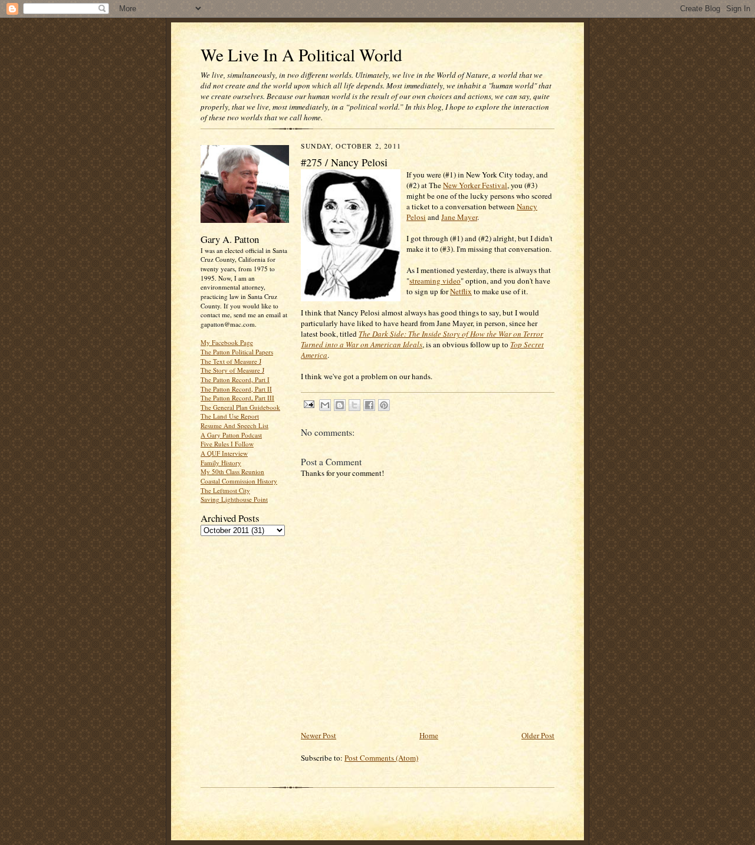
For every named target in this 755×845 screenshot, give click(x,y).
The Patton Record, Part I (235, 379)
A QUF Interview (224, 453)
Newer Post (318, 735)
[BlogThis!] (340, 405)
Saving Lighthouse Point (234, 499)
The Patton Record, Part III (237, 397)
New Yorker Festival (475, 185)
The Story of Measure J (232, 370)
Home (428, 735)
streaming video (435, 280)
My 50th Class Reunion (232, 471)
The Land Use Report (230, 416)
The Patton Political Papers (237, 351)
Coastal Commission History (239, 480)
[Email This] (325, 405)
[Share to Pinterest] (384, 405)
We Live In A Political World (301, 54)
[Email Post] (308, 403)
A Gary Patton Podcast (231, 434)
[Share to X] (354, 405)
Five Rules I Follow (227, 443)
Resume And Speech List (234, 425)
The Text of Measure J (231, 361)
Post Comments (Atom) (381, 757)
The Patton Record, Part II (236, 388)
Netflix (461, 291)
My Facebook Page (227, 342)
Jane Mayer (459, 217)
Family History (221, 462)
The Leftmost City (225, 490)
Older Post (537, 735)
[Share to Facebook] (369, 405)
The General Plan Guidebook (240, 407)
